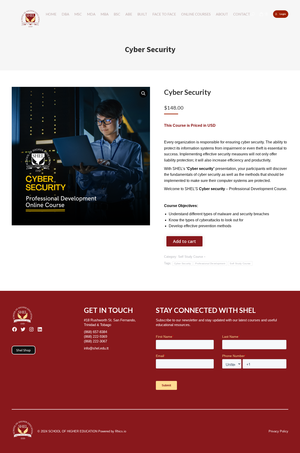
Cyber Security (182, 263)
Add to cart (184, 241)
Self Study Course (190, 256)
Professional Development (210, 263)
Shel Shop (23, 350)
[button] (143, 93)
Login (283, 14)
